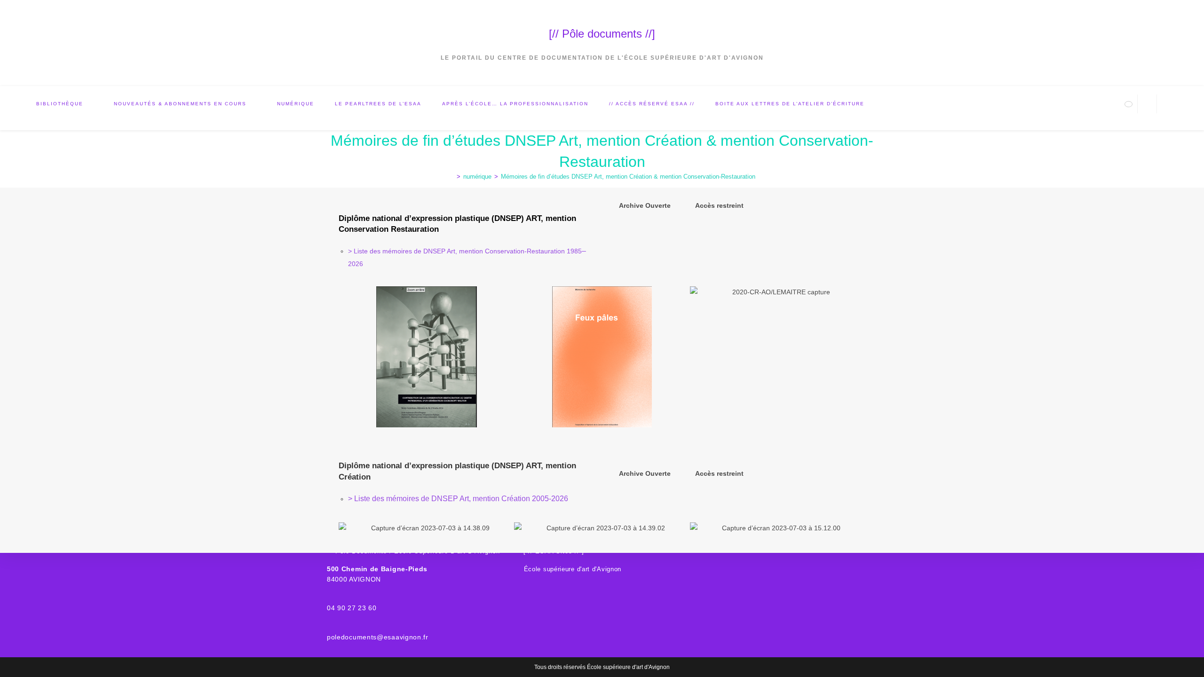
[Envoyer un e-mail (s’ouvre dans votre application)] (1129, 104)
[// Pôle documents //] (602, 33)
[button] (347, 357)
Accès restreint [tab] (719, 205)
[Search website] (1147, 105)
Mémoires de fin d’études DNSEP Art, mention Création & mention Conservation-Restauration (628, 176)
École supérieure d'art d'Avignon (572, 569)
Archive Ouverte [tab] (645, 205)
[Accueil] (451, 176)
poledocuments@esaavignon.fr (377, 637)
